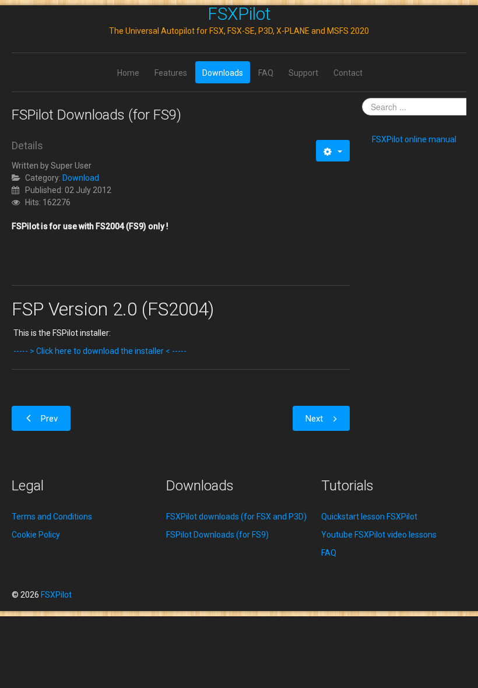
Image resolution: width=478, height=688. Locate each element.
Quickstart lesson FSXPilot (369, 516)
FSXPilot (239, 14)
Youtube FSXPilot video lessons (379, 534)
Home (128, 73)
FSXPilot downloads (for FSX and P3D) (236, 516)
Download (80, 177)
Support (303, 73)
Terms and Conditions (52, 516)
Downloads (222, 73)
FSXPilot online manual (414, 139)
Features (170, 73)
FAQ (265, 73)
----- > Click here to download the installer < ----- (100, 351)
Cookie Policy (36, 534)
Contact (348, 73)
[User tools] (332, 151)
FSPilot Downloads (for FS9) (217, 534)
